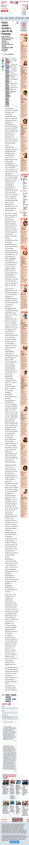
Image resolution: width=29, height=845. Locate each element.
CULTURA (17, 18)
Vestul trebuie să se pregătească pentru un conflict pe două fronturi (9, 76)
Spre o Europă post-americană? (9, 87)
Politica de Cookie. (14, 840)
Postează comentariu (8, 722)
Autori (21, 1)
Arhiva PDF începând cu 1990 (4, 2)
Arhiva (17, 1)
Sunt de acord (14, 842)
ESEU (23, 18)
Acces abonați (4, 8)
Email (3, 711)
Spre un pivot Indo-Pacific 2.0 (7, 101)
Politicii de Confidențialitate (20, 833)
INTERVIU (11, 18)
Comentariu (5, 715)
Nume (3, 706)
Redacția (25, 1)
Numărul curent (12, 2)
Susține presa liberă (23, 26)
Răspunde (15, 741)
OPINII (6, 18)
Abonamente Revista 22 (4, 6)
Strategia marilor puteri (8, 67)
